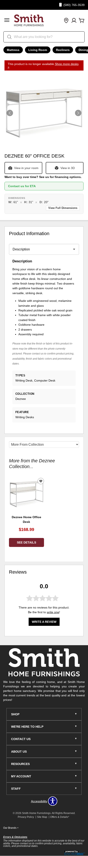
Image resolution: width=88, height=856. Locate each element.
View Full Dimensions (62, 208)
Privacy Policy (26, 817)
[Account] (74, 20)
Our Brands (11, 827)
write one (53, 612)
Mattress (13, 50)
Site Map (42, 817)
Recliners (63, 50)
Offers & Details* (59, 817)
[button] (6, 21)
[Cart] (82, 20)
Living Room (37, 50)
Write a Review (44, 621)
